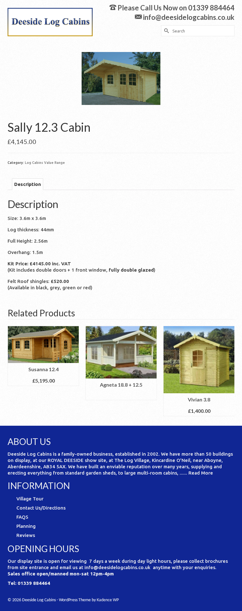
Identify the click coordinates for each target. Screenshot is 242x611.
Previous (13, 371)
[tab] (27, 184)
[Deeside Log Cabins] (50, 22)
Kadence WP (108, 600)
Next (228, 371)
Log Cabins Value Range (45, 162)
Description (27, 184)
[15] (121, 78)
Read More (200, 473)
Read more (121, 395)
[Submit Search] (165, 30)
